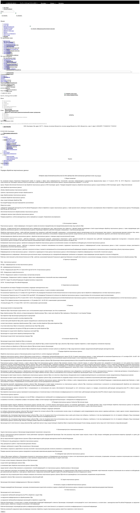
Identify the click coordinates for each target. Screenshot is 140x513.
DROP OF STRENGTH (11, 89)
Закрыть (3, 511)
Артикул (3, 78)
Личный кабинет (8, 9)
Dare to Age (9, 148)
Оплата (52, 3)
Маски (5, 63)
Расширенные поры (11, 67)
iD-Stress (8, 80)
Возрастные (7, 41)
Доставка (43, 3)
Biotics (8, 88)
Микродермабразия (11, 82)
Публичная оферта (9, 118)
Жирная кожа (10, 72)
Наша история (10, 156)
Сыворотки (7, 67)
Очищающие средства (10, 59)
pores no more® (8, 29)
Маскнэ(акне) (9, 74)
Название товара (5, 77)
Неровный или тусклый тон (13, 69)
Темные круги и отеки (9, 45)
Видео (5, 105)
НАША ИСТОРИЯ (11, 144)
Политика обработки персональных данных (15, 117)
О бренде (6, 103)
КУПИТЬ (71, 115)
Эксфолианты (7, 60)
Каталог (6, 36)
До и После (7, 152)
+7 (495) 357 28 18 (11, 3)
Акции (5, 102)
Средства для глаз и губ (12, 47)
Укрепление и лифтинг (12, 55)
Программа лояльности (10, 133)
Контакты (61, 3)
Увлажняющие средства (12, 50)
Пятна (5, 48)
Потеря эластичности (12, 64)
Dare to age (9, 91)
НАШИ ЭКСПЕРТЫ (11, 146)
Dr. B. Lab (8, 81)
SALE (5, 120)
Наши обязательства (12, 158)
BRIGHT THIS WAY (10, 87)
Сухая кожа (7, 50)
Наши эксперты (10, 159)
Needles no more (10, 84)
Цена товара (4, 81)
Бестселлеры (7, 101)
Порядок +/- (4, 76)
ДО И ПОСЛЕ (7, 126)
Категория (3, 80)
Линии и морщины (8, 42)
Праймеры (6, 66)
